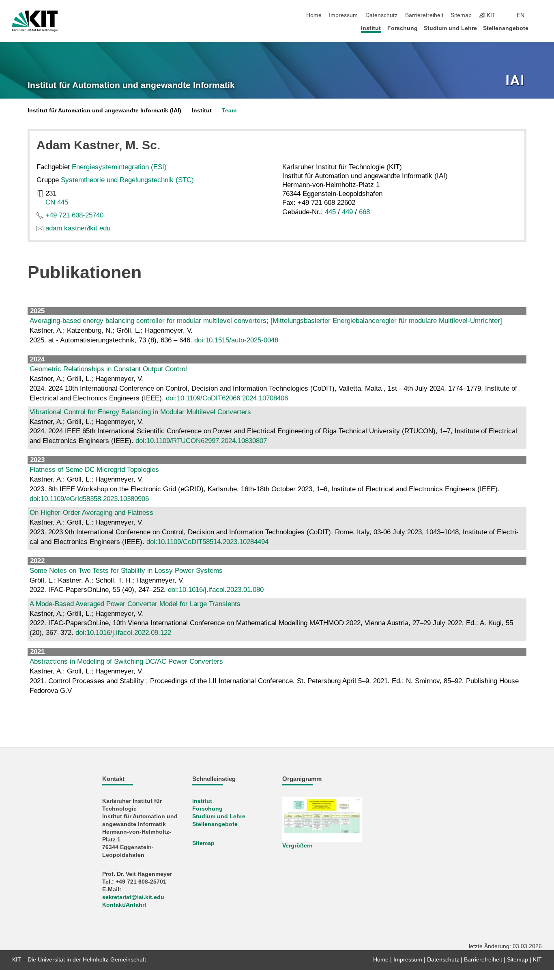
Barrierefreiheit (424, 15)
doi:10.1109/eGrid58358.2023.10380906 (89, 499)
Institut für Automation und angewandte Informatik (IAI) (104, 111)
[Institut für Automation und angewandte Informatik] (515, 81)
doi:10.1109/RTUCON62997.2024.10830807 (201, 441)
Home (314, 15)
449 (347, 212)
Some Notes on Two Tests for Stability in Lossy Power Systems (126, 570)
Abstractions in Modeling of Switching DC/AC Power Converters (126, 661)
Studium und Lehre (450, 28)
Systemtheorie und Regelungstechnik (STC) (127, 180)
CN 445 (56, 202)
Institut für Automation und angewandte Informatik (131, 85)
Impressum (343, 15)
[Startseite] (539, 27)
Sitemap (461, 15)
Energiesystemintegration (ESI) (119, 167)
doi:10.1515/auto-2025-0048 (236, 340)
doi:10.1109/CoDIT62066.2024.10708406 (227, 398)
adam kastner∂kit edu (77, 228)
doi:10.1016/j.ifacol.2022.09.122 (123, 633)
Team (229, 111)
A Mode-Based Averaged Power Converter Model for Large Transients (135, 604)
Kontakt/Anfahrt (124, 905)
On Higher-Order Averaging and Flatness (91, 512)
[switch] (539, 15)
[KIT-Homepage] (35, 21)
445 (330, 212)
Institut (371, 28)
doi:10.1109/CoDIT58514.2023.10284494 (207, 542)
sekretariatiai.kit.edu (133, 897)
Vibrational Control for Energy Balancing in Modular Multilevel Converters (140, 412)
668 (364, 212)
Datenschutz (381, 15)
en (520, 15)
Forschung (402, 28)
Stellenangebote (505, 28)
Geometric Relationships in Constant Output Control (108, 369)
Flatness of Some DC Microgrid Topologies (94, 469)
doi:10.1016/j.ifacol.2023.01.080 (216, 590)
